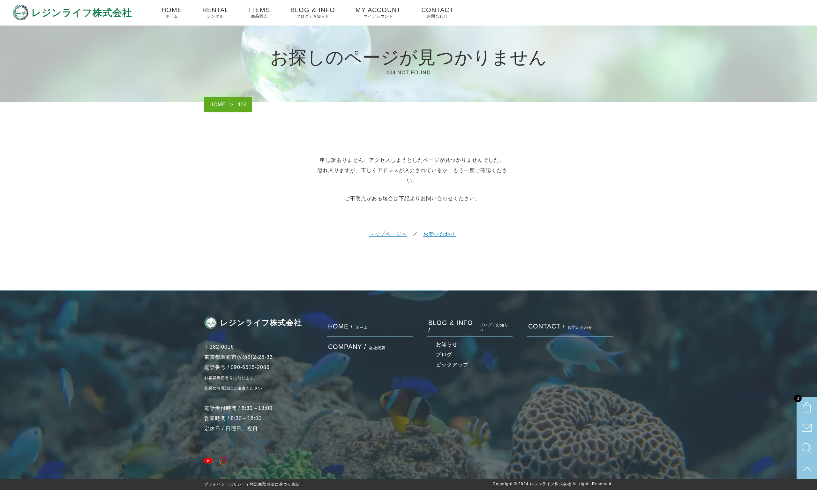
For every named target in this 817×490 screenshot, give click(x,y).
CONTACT (437, 12)
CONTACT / (560, 326)
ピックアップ (452, 364)
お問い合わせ (439, 234)
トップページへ (388, 234)
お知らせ (447, 344)
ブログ (444, 354)
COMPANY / (357, 346)
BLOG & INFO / (468, 326)
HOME (171, 12)
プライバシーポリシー (225, 484)
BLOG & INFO (312, 12)
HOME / (348, 326)
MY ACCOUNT (378, 12)
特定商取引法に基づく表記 (275, 484)
